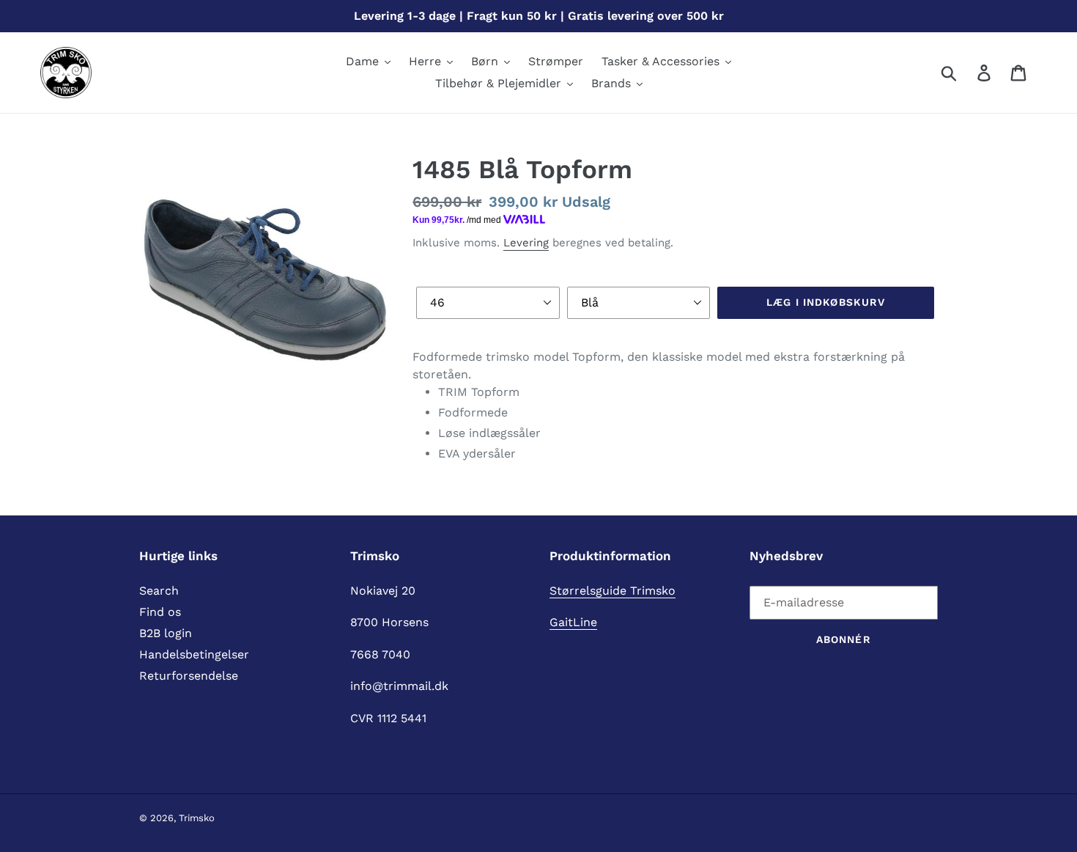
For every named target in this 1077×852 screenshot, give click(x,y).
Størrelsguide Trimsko (612, 591)
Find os (160, 612)
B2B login (165, 633)
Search (159, 591)
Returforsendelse (188, 676)
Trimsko (197, 817)
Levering (526, 242)
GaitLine (573, 622)
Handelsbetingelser (194, 654)
